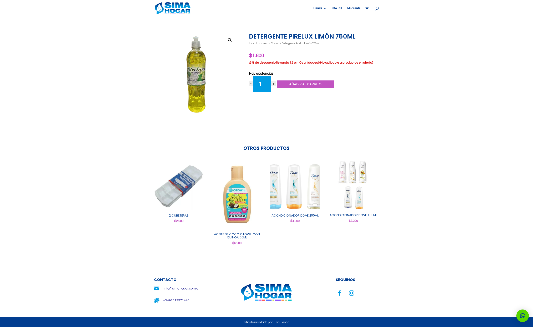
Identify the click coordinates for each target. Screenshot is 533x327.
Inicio (252, 43)
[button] (230, 40)
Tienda (317, 8)
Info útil (337, 8)
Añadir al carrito (305, 84)
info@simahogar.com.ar (182, 288)
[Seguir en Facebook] (339, 293)
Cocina (275, 43)
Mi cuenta (354, 8)
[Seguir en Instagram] (351, 293)
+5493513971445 (176, 300)
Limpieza (263, 43)
